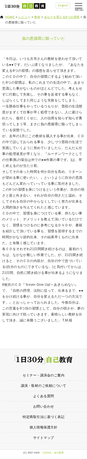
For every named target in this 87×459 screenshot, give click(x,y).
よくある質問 (43, 396)
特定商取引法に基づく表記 (43, 417)
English (63, 5)
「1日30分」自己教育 (52, 452)
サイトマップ (43, 437)
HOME (10, 17)
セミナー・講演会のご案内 (43, 375)
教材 (37, 17)
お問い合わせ (43, 406)
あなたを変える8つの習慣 (62, 17)
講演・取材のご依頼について (43, 385)
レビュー (24, 17)
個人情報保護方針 (43, 427)
